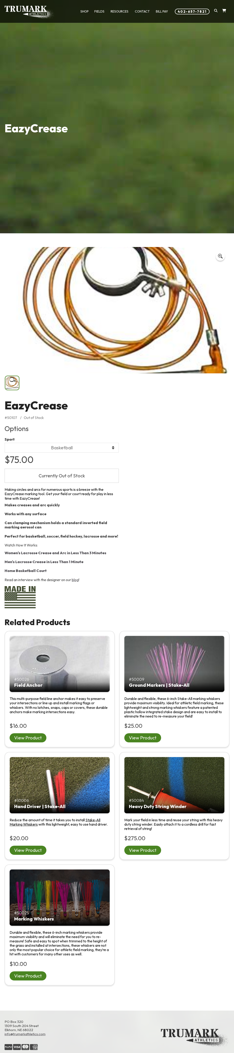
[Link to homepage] (30, 12)
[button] (216, 11)
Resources (119, 11)
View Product (28, 738)
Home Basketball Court (26, 570)
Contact (142, 11)
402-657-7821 (192, 11)
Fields (99, 11)
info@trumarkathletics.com (25, 1034)
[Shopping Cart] (224, 11)
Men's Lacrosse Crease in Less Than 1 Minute (44, 561)
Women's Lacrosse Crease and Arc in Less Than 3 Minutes (55, 553)
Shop (84, 11)
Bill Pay (162, 11)
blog (75, 579)
